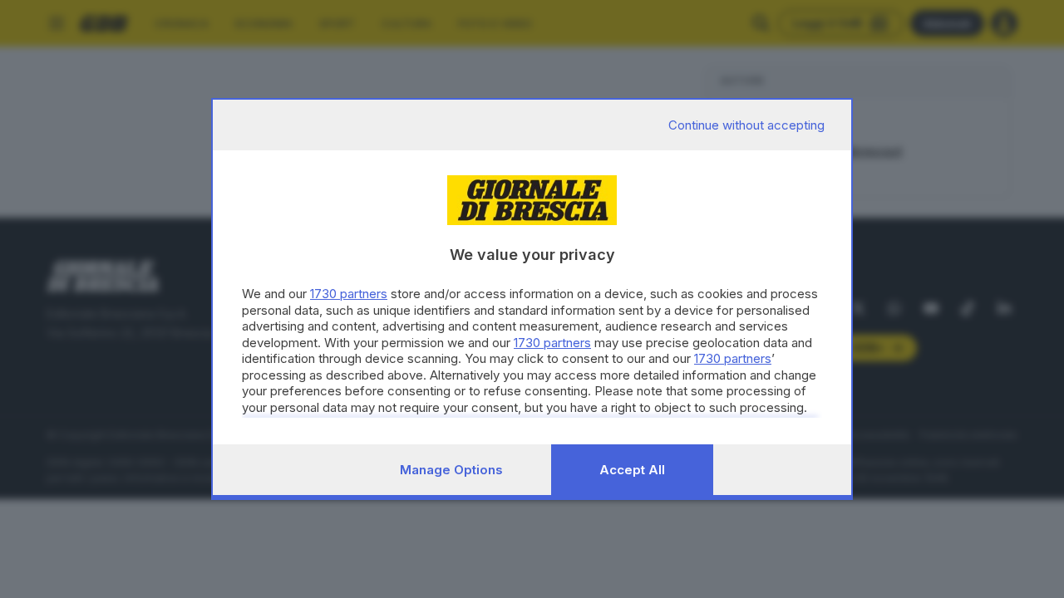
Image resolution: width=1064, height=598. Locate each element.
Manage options (451, 470)
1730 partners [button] (348, 293)
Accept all (632, 470)
